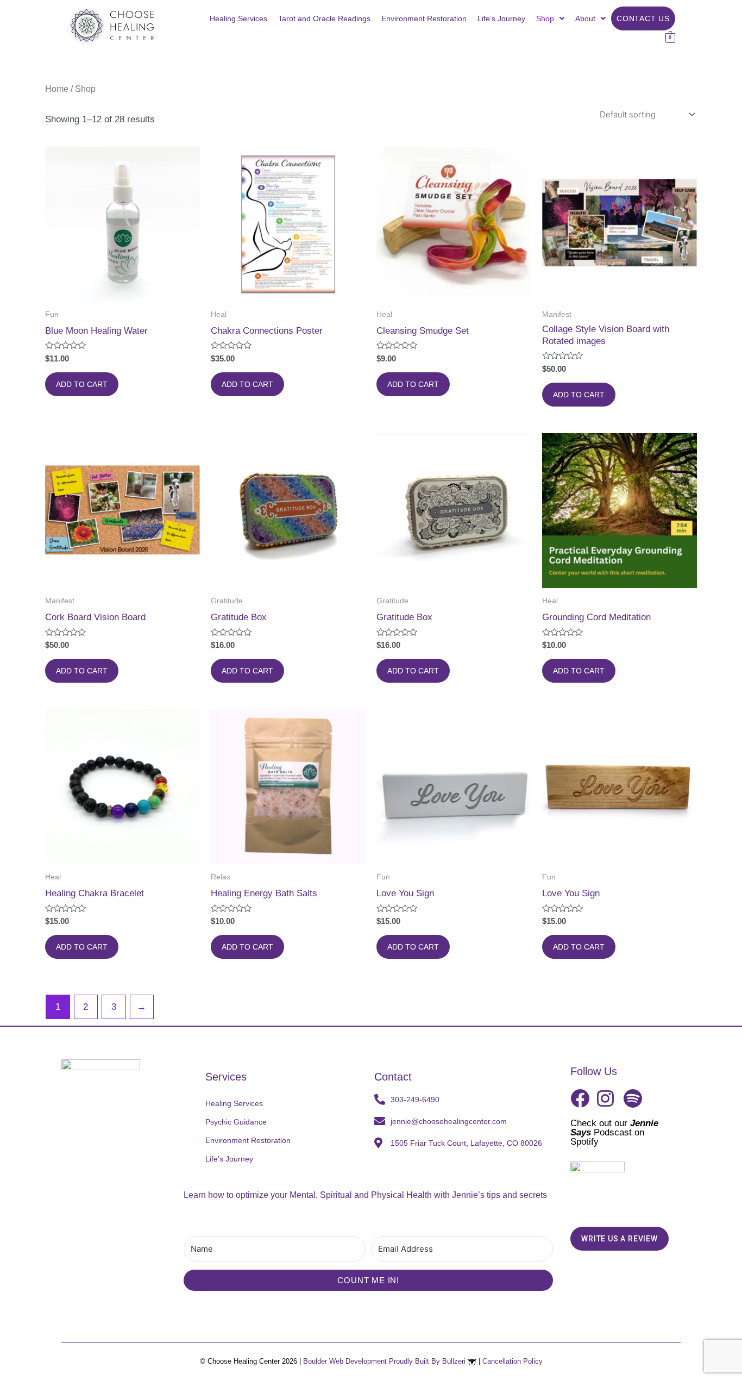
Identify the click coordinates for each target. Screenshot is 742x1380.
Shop (545, 18)
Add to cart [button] (82, 384)
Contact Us (643, 18)
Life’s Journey (501, 18)
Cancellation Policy (512, 1361)
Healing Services (238, 18)
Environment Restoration (424, 18)
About (585, 18)
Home (56, 88)
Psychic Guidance (236, 1121)
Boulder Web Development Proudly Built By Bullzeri (385, 1361)
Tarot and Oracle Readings (324, 18)
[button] (550, 18)
